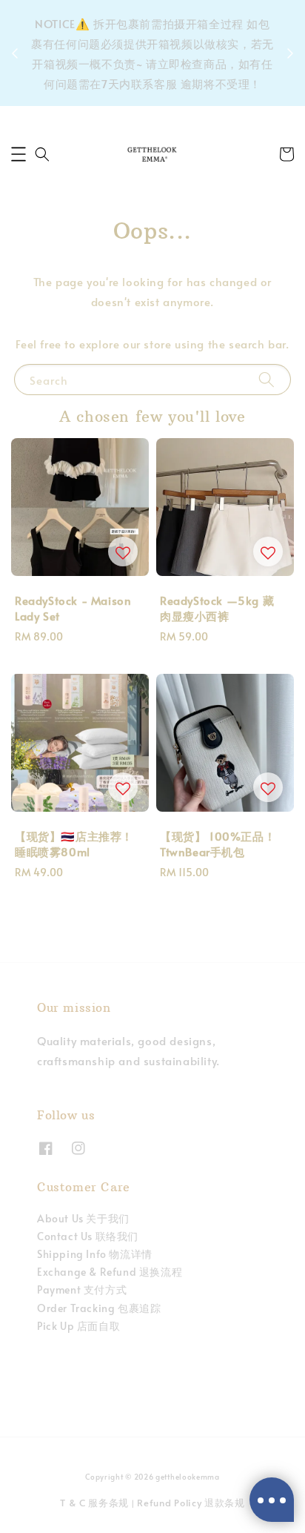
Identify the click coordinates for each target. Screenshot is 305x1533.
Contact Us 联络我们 (87, 1236)
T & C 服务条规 (94, 1502)
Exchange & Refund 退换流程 (109, 1272)
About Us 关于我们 (83, 1218)
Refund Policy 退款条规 (191, 1502)
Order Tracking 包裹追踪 (99, 1308)
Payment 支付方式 (82, 1289)
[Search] (266, 379)
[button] (18, 154)
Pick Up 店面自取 (78, 1326)
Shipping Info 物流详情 (94, 1254)
